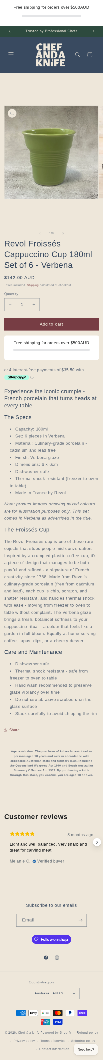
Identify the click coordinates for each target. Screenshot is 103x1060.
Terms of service (53, 1041)
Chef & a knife (29, 1033)
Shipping (33, 285)
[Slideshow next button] (97, 842)
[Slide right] (63, 233)
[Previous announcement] (9, 31)
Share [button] (14, 730)
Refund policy (87, 1032)
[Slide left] (40, 233)
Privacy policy (24, 1041)
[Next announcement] (93, 31)
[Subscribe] (80, 920)
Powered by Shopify (55, 1033)
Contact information (54, 1049)
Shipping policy (83, 1041)
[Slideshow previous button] (6, 842)
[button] (11, 55)
